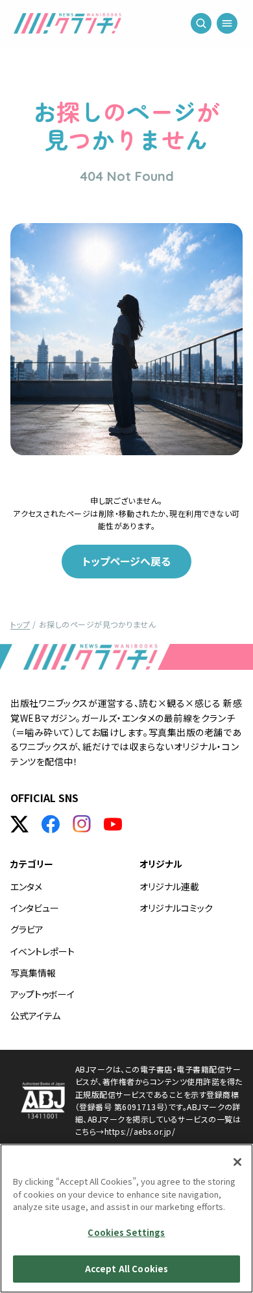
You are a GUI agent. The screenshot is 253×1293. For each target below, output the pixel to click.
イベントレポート (42, 951)
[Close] (237, 1162)
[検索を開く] (201, 26)
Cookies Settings (126, 1232)
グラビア (26, 929)
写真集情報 (33, 972)
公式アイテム (35, 1015)
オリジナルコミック (176, 907)
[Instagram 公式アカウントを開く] (82, 824)
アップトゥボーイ (42, 994)
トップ (20, 624)
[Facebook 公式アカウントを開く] (51, 824)
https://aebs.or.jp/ (139, 1131)
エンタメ (26, 886)
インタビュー (34, 907)
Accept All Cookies (126, 1269)
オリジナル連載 (169, 886)
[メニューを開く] (227, 26)
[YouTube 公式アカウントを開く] (113, 824)
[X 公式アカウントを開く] (19, 824)
